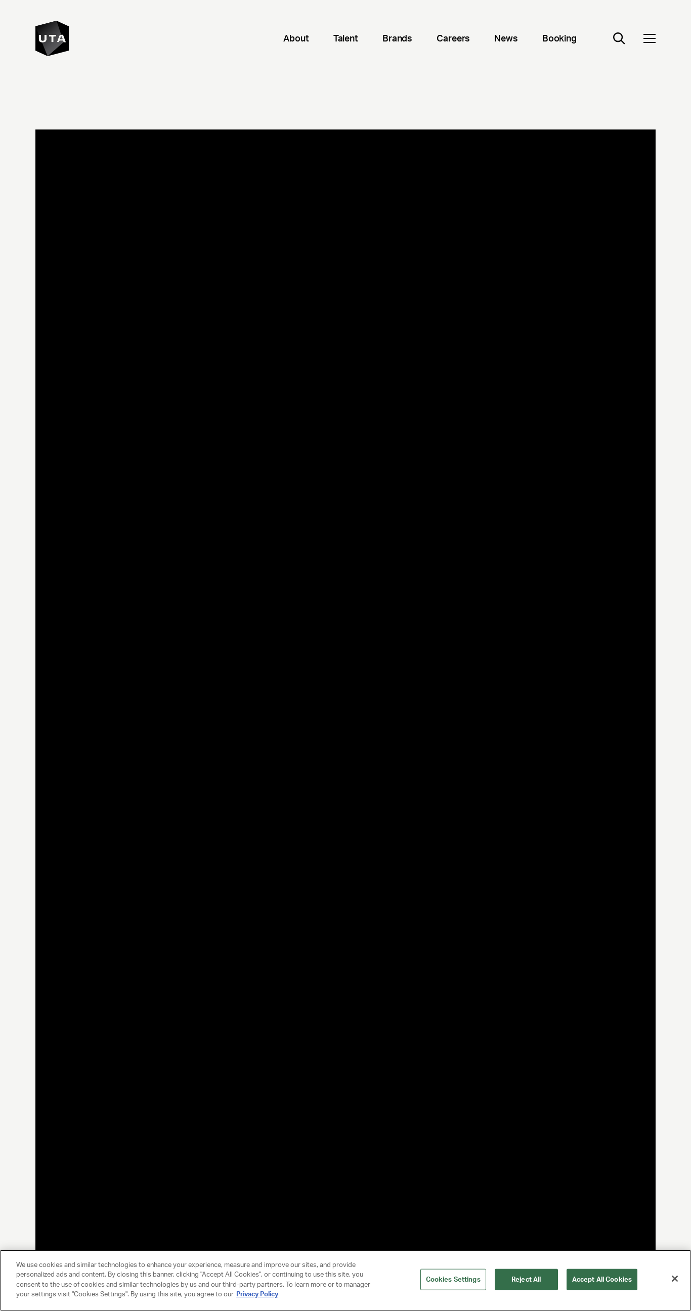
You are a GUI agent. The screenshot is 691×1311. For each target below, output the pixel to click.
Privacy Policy (257, 1294)
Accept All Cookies (602, 1279)
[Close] (675, 1279)
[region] (345, 1280)
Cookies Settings (453, 1279)
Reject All (526, 1279)
